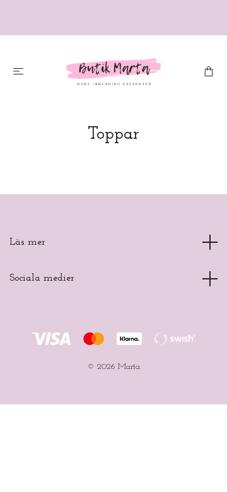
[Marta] (113, 72)
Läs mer (27, 242)
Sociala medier (41, 278)
